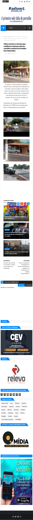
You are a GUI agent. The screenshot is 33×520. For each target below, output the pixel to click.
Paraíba (4, 413)
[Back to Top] (20, 517)
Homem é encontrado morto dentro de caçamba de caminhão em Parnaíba (15, 234)
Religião (4, 416)
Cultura (24, 403)
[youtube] (25, 1)
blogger (21, 285)
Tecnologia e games (7, 419)
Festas (6, 214)
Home (5, 36)
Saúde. (16, 416)
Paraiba (23, 410)
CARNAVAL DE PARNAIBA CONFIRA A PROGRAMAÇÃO (15, 218)
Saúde (10, 416)
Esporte (11, 406)
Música (10, 410)
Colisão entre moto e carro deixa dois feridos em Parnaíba (16, 253)
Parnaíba (10, 36)
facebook (28, 285)
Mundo (3, 410)
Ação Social (5, 403)
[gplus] (30, 1)
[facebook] (20, 1)
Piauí (16, 413)
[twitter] (22, 1)
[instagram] (27, 1)
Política (22, 413)
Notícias (16, 410)
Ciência (17, 403)
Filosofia (24, 406)
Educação (4, 406)
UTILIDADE (18, 419)
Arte (11, 403)
